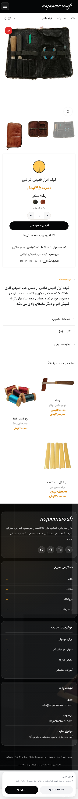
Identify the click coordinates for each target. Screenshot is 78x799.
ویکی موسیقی (65, 639)
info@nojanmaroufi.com (57, 705)
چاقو (57, 400)
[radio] (43, 202)
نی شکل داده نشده (57, 482)
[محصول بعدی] (5, 19)
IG (69, 550)
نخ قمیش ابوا (20, 419)
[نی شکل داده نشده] (57, 456)
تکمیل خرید (22, 790)
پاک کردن (37, 208)
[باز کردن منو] (5, 6)
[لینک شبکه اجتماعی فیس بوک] (40, 261)
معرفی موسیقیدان (63, 649)
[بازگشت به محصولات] (9, 19)
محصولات (61, 18)
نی (51, 487)
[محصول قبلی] (14, 19)
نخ (14, 423)
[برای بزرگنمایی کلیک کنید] (68, 111)
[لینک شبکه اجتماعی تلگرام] (21, 261)
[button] (71, 72)
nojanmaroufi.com (61, 721)
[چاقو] (57, 383)
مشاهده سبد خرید (56, 790)
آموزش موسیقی (64, 670)
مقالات (69, 589)
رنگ (43, 196)
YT (51, 550)
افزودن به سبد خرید (39, 226)
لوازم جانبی (47, 18)
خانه (73, 18)
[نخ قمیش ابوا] (20, 393)
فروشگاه (68, 599)
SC (41, 550)
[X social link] (35, 261)
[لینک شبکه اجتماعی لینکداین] (26, 261)
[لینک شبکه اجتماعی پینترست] (30, 261)
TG (60, 550)
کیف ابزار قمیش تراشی (34, 254)
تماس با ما (67, 609)
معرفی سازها (66, 660)
